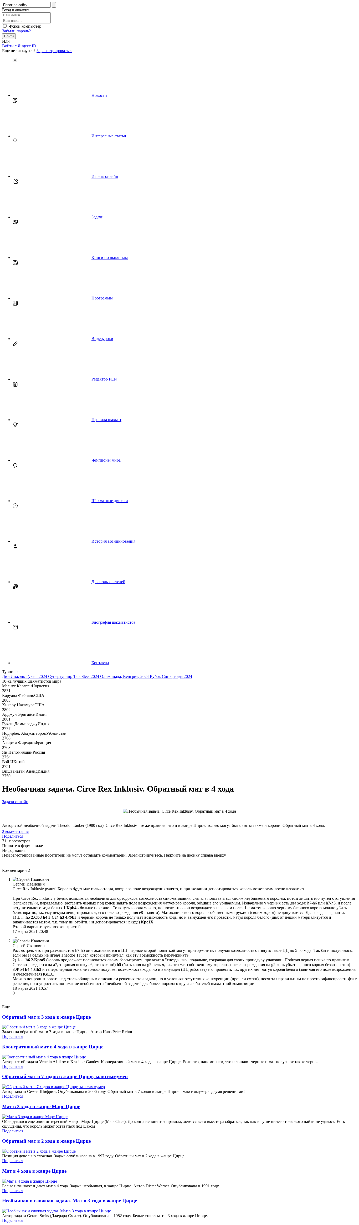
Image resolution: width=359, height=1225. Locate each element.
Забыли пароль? (16, 31)
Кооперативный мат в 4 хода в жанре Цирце (52, 1046)
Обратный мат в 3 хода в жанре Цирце (46, 1017)
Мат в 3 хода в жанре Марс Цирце (41, 1106)
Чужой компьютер (24, 26)
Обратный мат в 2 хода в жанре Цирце (46, 1141)
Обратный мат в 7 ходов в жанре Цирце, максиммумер (65, 1076)
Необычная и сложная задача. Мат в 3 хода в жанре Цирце (69, 1200)
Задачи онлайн (15, 801)
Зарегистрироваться (54, 50)
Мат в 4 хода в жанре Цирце (34, 1171)
